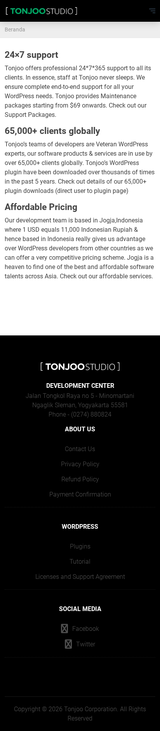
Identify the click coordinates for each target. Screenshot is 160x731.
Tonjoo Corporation (90, 709)
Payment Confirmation (80, 494)
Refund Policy (80, 479)
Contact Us (80, 449)
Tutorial (80, 561)
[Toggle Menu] (152, 11)
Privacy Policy (80, 464)
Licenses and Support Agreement (80, 576)
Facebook (85, 628)
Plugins (80, 546)
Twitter (85, 644)
